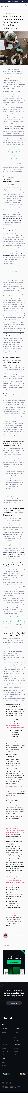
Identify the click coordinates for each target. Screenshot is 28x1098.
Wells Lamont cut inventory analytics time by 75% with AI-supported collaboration (13, 253)
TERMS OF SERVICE (19, 1086)
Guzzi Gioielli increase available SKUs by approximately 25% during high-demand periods (13, 220)
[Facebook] (3, 1083)
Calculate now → (20, 1)
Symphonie (20, 310)
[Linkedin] (10, 1083)
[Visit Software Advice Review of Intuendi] (23, 1074)
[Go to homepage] (4, 5)
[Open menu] (26, 4)
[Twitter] (7, 1083)
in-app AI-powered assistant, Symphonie (15, 128)
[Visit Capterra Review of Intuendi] (6, 1074)
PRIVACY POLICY (4, 1086)
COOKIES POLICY (11, 1086)
